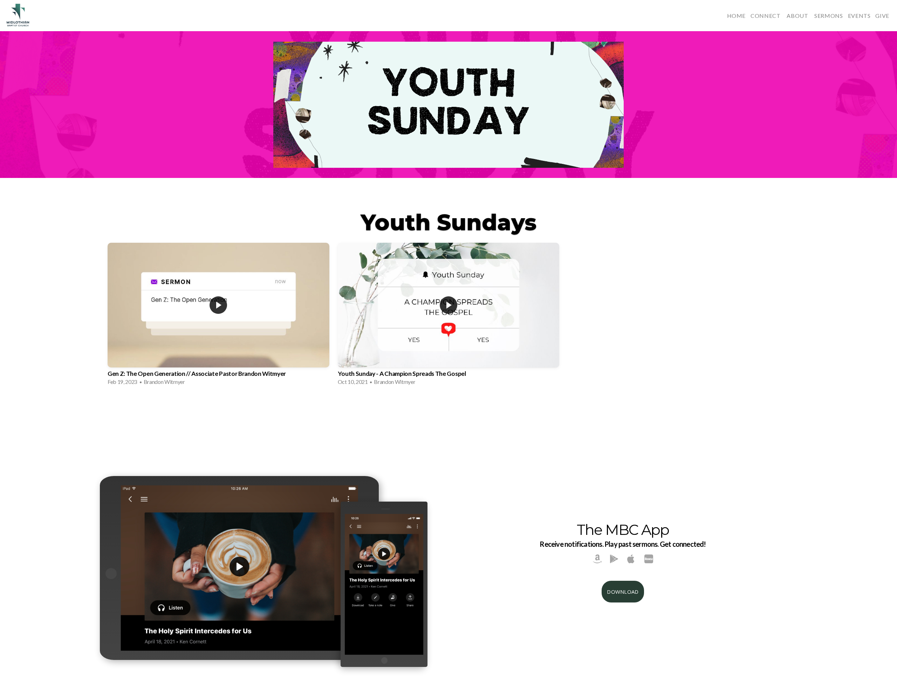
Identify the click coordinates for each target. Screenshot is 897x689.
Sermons (828, 15)
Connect (766, 15)
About (798, 15)
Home (736, 15)
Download (622, 591)
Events (859, 15)
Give (882, 15)
